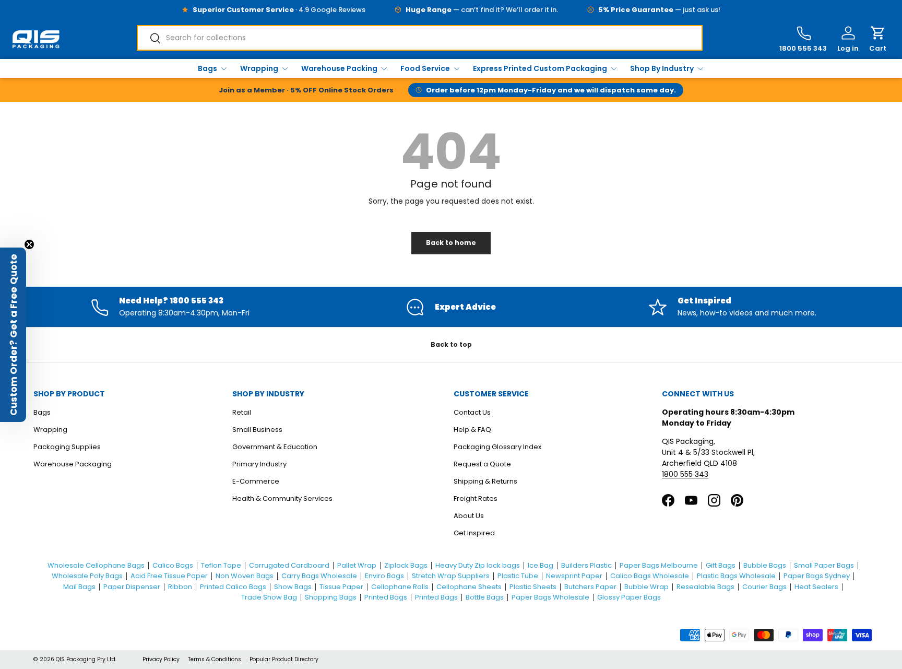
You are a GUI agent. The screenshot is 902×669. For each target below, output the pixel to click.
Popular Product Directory (284, 659)
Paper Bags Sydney (817, 576)
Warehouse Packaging (72, 464)
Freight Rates (475, 498)
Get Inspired (474, 533)
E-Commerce (255, 481)
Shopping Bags (331, 597)
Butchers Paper (590, 587)
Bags (207, 68)
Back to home (451, 242)
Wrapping (259, 68)
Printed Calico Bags (233, 587)
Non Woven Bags (245, 576)
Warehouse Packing (339, 68)
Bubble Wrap (646, 587)
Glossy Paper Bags (629, 597)
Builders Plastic (586, 565)
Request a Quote (482, 464)
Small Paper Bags (824, 565)
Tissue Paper (341, 587)
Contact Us (472, 412)
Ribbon (180, 587)
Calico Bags (172, 565)
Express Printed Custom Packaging (540, 68)
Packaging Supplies (67, 447)
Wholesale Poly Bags (87, 576)
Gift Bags (720, 565)
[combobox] (420, 38)
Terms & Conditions (214, 659)
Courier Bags (764, 587)
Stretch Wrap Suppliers (451, 576)
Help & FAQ (472, 430)
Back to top (451, 344)
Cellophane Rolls (400, 587)
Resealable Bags (705, 587)
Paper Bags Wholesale (550, 597)
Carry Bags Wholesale (319, 576)
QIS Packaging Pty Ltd (85, 659)
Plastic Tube (517, 576)
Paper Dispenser (131, 587)
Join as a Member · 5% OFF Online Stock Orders (306, 90)
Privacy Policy (161, 659)
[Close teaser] (29, 244)
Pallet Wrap (356, 565)
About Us (469, 516)
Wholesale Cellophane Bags (96, 565)
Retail (241, 412)
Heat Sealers (816, 587)
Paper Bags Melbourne (659, 565)
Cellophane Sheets (469, 587)
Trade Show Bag (269, 597)
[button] (877, 39)
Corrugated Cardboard (289, 565)
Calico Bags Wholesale (649, 576)
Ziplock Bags (406, 565)
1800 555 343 (685, 474)
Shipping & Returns (485, 481)
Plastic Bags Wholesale (736, 576)
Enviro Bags (384, 576)
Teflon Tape (221, 565)
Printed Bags (385, 597)
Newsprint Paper (574, 576)
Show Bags (293, 587)
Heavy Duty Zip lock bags (477, 565)
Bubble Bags (764, 565)
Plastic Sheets (532, 587)
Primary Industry (259, 464)
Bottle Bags (485, 597)
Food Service (425, 68)
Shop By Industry (662, 68)
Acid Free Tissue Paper (169, 576)
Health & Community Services (282, 498)
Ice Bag (540, 565)
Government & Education (274, 447)
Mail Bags (79, 587)
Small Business (257, 430)
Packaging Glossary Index (497, 447)
